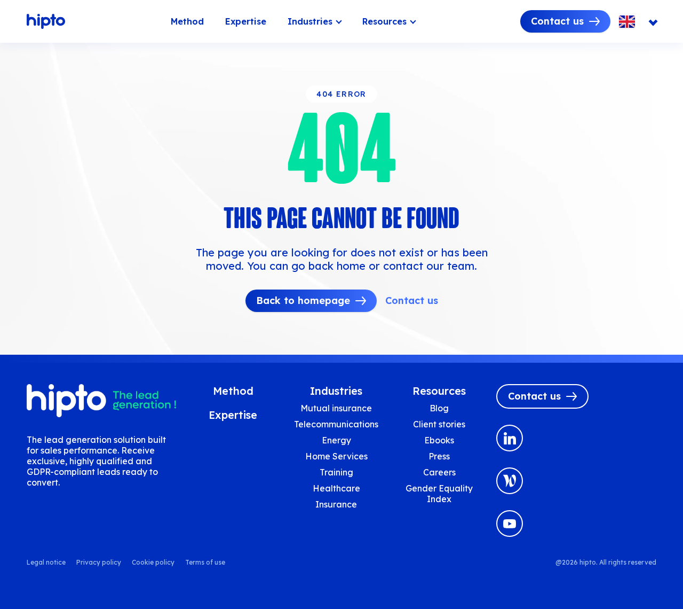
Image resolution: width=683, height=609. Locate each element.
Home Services (336, 456)
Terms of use (205, 562)
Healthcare (336, 488)
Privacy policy (98, 562)
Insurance (336, 504)
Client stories (439, 424)
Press (439, 456)
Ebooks (439, 440)
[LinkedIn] (509, 438)
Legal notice (46, 562)
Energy (336, 440)
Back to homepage (303, 300)
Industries (310, 21)
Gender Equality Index (439, 493)
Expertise (245, 21)
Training (336, 472)
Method (187, 21)
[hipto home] (46, 21)
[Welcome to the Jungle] (509, 480)
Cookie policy (153, 562)
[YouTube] (509, 523)
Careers (439, 472)
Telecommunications (336, 424)
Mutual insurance (336, 408)
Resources (384, 21)
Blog (439, 408)
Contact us (557, 21)
